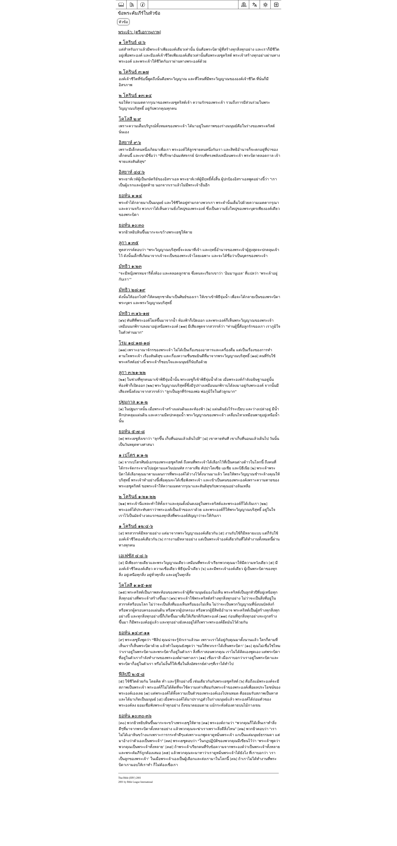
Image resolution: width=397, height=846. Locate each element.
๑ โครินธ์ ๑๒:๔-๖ (136, 526)
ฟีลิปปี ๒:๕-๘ (132, 674)
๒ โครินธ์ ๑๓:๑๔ (135, 95)
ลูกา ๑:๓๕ (129, 242)
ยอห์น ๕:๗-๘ (132, 431)
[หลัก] (121, 4)
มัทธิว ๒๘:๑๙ (132, 289)
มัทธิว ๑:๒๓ (130, 266)
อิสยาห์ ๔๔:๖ (132, 172)
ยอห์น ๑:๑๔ (130, 195)
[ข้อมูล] (142, 4)
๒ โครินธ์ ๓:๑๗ (134, 71)
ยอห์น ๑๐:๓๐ (131, 225)
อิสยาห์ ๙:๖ (130, 142)
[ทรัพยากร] (131, 4)
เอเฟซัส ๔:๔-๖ (133, 555)
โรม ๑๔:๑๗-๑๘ (134, 342)
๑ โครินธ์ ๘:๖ (132, 42)
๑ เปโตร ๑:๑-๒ (133, 455)
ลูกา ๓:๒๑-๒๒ (132, 372)
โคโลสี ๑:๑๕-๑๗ (135, 585)
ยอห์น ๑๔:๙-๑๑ (134, 632)
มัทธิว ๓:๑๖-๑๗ (134, 313)
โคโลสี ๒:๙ (130, 118)
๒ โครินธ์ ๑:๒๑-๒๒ (137, 496)
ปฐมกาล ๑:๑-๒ (133, 402)
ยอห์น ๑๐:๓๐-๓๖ (135, 715)
